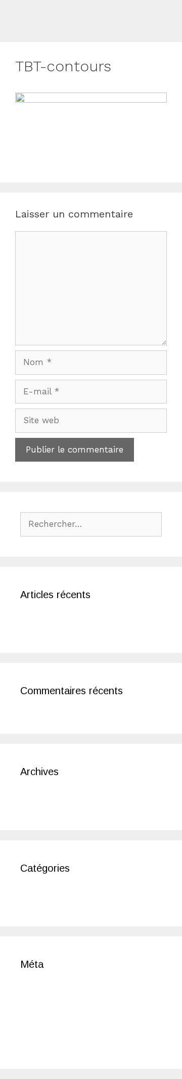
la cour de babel (54, 623)
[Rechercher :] (91, 524)
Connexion (42, 993)
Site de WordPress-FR (65, 1040)
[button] (170, 13)
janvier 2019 (44, 800)
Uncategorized (50, 897)
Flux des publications (64, 1009)
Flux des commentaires (69, 1024)
